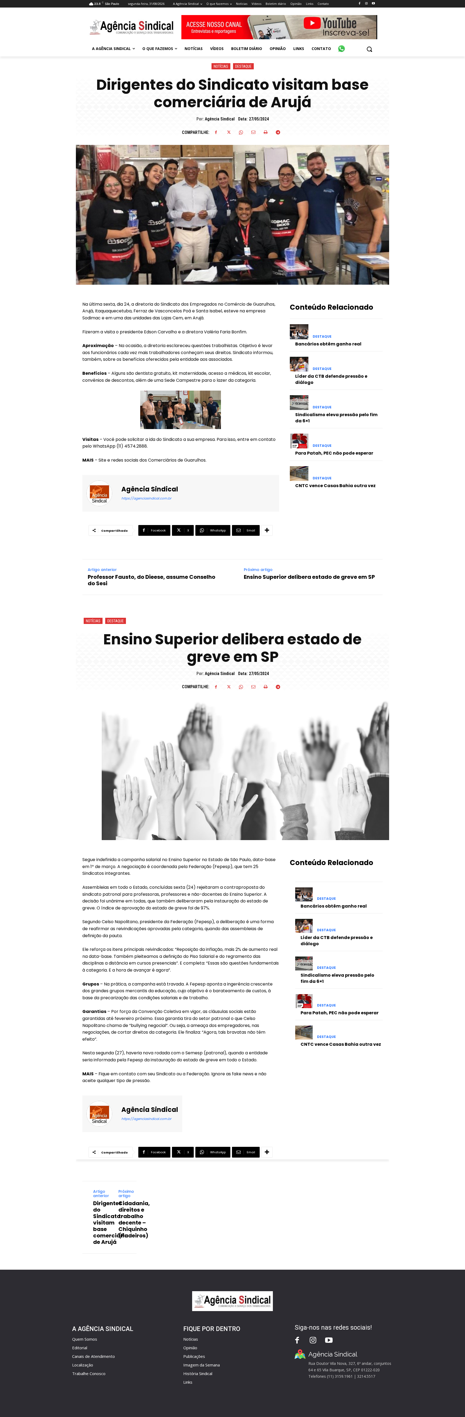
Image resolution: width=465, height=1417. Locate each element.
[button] (369, 49)
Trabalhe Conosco (88, 1373)
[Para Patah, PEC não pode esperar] (299, 441)
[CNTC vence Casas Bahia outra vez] (299, 473)
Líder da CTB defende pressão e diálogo (331, 379)
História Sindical (197, 1373)
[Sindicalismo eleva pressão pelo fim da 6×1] (299, 402)
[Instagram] (366, 3)
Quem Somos (84, 1339)
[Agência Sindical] (102, 493)
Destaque (243, 66)
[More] (267, 530)
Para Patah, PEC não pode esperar (334, 453)
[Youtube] (373, 3)
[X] (228, 132)
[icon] (341, 46)
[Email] (253, 132)
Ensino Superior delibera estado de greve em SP (309, 577)
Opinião (190, 1347)
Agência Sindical (220, 119)
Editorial (79, 1347)
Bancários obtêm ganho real (328, 344)
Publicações (194, 1356)
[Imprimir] (265, 132)
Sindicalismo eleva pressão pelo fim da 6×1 (336, 418)
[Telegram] (278, 132)
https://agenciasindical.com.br (146, 498)
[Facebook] (359, 3)
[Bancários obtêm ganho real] (299, 331)
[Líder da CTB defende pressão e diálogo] (299, 364)
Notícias (221, 66)
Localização (82, 1365)
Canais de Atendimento (93, 1356)
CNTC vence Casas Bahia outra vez (335, 486)
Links (187, 1382)
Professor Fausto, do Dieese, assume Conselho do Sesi (151, 580)
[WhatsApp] (240, 132)
